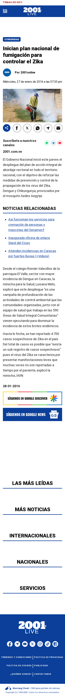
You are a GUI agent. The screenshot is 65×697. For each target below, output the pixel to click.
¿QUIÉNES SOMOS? (21, 674)
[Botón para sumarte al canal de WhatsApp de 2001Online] (46, 143)
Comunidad (11, 39)
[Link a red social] (10, 644)
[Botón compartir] (6, 128)
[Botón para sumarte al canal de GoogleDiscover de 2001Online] (32, 398)
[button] (17, 128)
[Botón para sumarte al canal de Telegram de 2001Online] (53, 143)
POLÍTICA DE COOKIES (19, 665)
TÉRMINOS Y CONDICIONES (16, 657)
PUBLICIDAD (41, 665)
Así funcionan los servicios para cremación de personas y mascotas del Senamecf (31, 224)
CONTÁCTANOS (42, 674)
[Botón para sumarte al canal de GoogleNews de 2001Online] (32, 414)
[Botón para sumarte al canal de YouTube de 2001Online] (59, 143)
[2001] (32, 11)
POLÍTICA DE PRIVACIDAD (48, 657)
